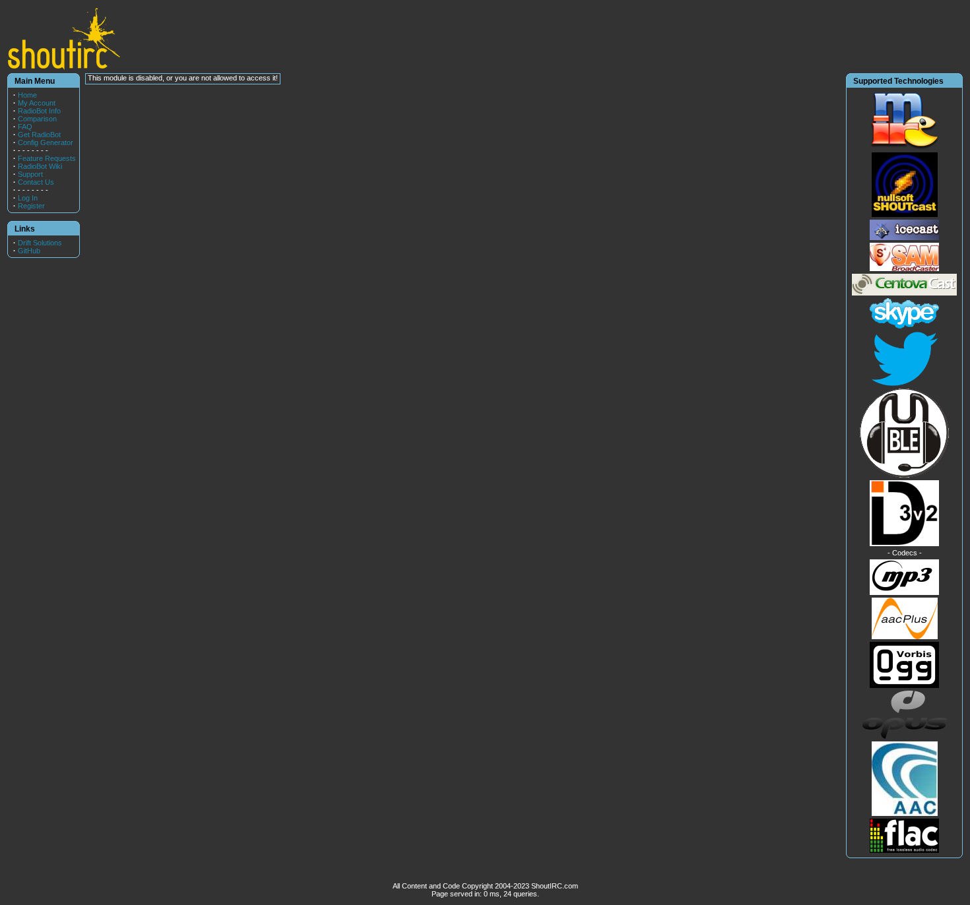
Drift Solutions (40, 243)
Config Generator (45, 142)
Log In (28, 198)
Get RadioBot (39, 135)
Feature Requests (47, 158)
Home (27, 95)
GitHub (29, 251)
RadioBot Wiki (40, 166)
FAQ (25, 127)
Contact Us (36, 182)
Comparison (37, 119)
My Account (36, 103)
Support (30, 174)
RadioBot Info (39, 111)
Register (31, 206)
